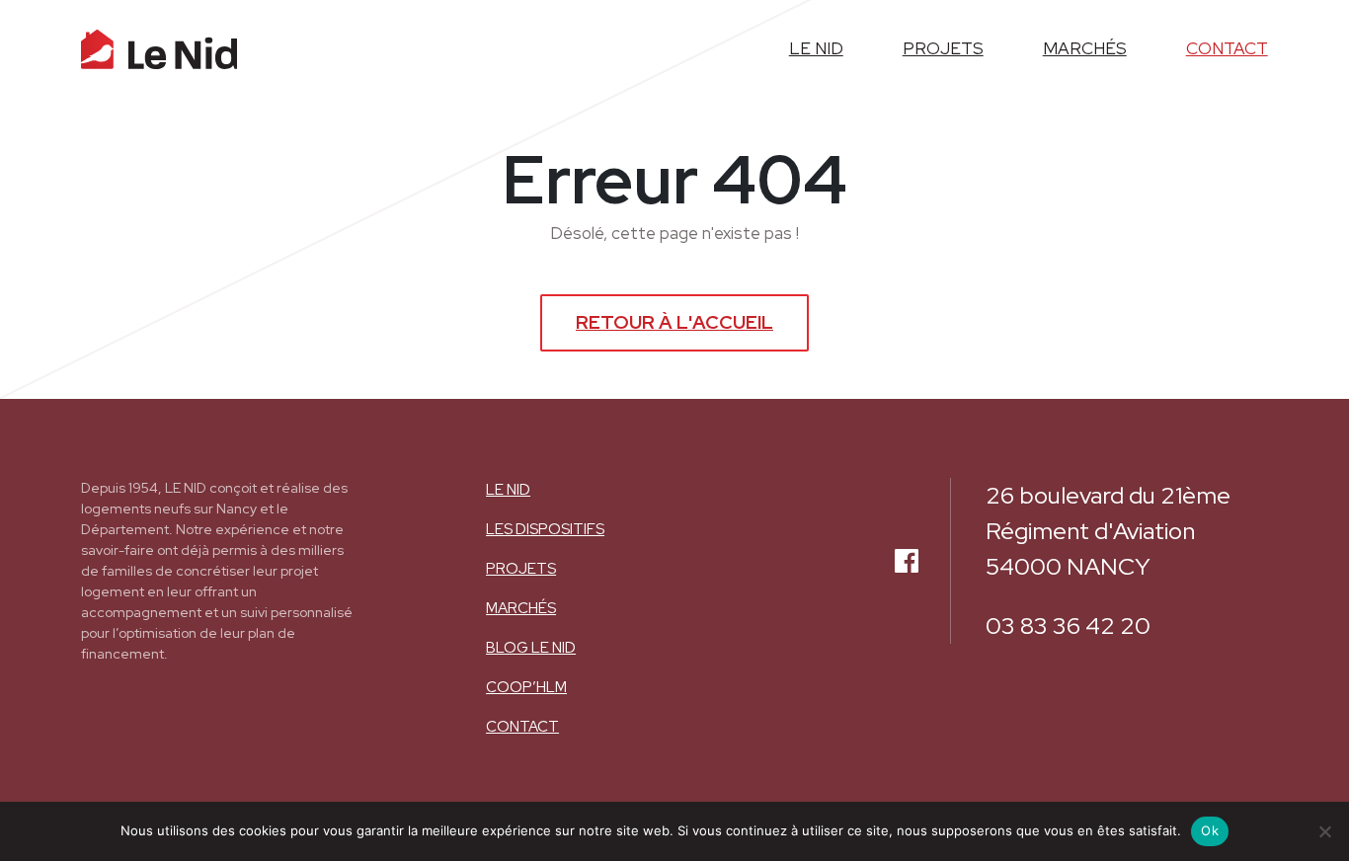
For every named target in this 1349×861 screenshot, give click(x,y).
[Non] (1324, 831)
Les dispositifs (545, 529)
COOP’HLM (526, 687)
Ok (1210, 830)
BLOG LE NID (531, 648)
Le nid (816, 48)
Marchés (1085, 48)
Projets (943, 48)
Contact (1227, 48)
